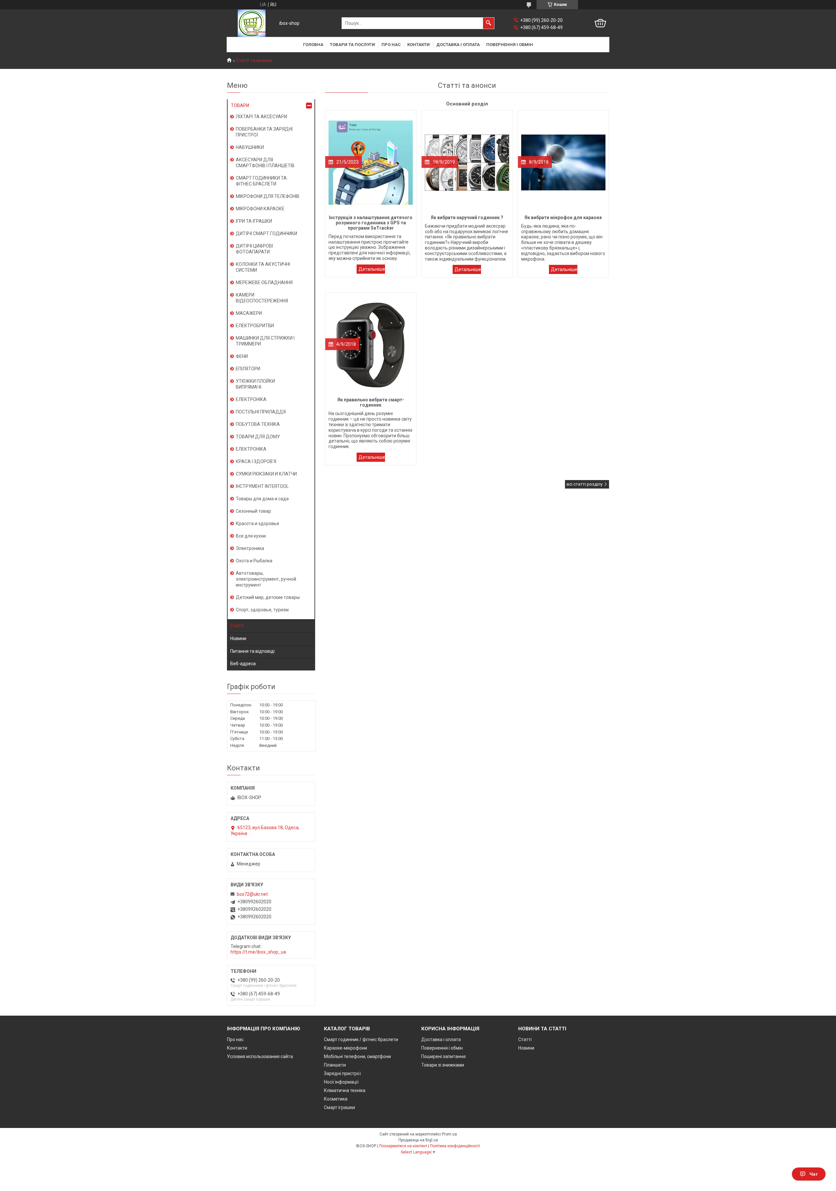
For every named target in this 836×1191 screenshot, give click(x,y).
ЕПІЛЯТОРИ (248, 368)
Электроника (250, 548)
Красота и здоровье (257, 523)
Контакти (418, 44)
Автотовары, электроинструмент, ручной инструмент (266, 579)
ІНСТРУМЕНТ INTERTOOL (262, 486)
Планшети (335, 1065)
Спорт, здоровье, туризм (262, 609)
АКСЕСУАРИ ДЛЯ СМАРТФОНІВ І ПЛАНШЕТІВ (265, 162)
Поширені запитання (443, 1056)
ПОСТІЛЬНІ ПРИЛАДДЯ (261, 411)
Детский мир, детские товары (268, 597)
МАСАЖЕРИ (249, 313)
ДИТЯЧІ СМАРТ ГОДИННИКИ (266, 233)
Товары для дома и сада (262, 498)
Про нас (391, 44)
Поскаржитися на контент (403, 1146)
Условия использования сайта (260, 1056)
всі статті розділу (585, 484)
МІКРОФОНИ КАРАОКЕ (260, 208)
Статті (237, 625)
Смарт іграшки (339, 1107)
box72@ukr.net (252, 894)
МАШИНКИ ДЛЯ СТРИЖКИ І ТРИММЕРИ (265, 340)
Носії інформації (341, 1082)
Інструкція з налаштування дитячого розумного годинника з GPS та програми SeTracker (371, 269)
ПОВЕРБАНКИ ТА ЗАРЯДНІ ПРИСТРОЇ (264, 131)
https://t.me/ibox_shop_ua (258, 952)
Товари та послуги (352, 44)
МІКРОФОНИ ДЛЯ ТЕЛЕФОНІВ (267, 196)
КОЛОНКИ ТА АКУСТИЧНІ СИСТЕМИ (263, 267)
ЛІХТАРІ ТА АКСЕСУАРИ (261, 116)
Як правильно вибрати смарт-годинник (371, 457)
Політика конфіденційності (455, 1146)
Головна (313, 44)
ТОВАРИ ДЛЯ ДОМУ (258, 436)
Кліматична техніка (344, 1090)
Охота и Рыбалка (254, 560)
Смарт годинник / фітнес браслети (361, 1039)
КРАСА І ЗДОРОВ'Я (256, 461)
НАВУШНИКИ (250, 147)
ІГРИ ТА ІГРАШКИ (254, 221)
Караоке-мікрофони (345, 1048)
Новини (238, 638)
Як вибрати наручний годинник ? (467, 269)
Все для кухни (251, 536)
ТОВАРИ (240, 105)
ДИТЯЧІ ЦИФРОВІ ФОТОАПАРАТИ (254, 248)
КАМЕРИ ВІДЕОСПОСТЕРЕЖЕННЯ (262, 297)
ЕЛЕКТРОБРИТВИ (255, 325)
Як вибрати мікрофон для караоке (563, 269)
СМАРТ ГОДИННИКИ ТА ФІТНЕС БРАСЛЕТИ (261, 180)
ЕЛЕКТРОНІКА (251, 399)
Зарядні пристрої (342, 1073)
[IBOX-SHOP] (251, 23)
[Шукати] (488, 23)
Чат (814, 1174)
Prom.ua (449, 1134)
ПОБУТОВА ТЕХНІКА (258, 424)
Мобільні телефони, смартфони (357, 1056)
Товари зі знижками (442, 1065)
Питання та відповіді (252, 651)
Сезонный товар (253, 511)
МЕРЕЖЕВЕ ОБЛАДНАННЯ (264, 282)
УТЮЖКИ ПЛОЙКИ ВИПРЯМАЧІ (255, 384)
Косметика (335, 1099)
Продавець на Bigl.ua (418, 1140)
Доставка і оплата (458, 44)
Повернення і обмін (509, 44)
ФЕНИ (242, 356)
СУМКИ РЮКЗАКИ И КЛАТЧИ (266, 473)
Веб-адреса (243, 663)
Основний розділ (467, 104)
